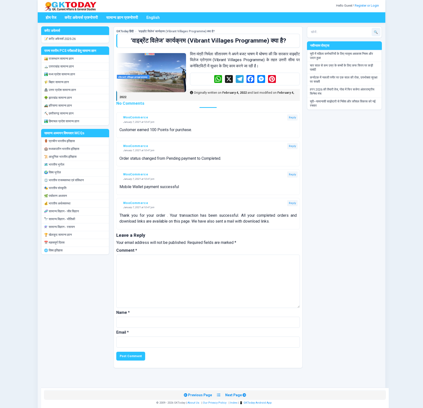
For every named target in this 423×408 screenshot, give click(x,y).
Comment (126, 250)
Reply (292, 117)
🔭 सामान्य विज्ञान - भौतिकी (59, 219)
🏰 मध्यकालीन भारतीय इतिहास (61, 149)
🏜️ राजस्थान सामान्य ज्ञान (58, 58)
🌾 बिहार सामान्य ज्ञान (56, 82)
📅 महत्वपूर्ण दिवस (54, 242)
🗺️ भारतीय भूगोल (54, 164)
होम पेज (51, 17)
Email (122, 332)
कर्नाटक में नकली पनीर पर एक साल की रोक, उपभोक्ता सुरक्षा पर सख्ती (343, 79)
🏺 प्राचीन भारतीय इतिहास (59, 141)
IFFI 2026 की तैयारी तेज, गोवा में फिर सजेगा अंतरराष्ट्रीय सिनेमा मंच (342, 91)
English (153, 17)
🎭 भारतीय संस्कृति (55, 188)
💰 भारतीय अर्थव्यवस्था (57, 203)
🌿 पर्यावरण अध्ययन (55, 196)
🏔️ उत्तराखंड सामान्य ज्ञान (59, 66)
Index (233, 402)
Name (123, 312)
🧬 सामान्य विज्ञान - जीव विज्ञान (61, 211)
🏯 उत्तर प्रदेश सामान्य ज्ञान (60, 90)
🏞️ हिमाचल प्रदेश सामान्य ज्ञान (61, 121)
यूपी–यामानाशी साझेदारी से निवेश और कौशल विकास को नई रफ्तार (343, 103)
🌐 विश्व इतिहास (53, 250)
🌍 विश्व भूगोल (52, 172)
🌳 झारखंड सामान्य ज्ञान (58, 98)
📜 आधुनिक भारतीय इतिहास (60, 157)
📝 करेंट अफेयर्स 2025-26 (60, 39)
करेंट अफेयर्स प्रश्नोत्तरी (81, 17)
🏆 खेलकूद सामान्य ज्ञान (58, 235)
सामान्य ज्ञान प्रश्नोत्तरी (122, 17)
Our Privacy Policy (214, 402)
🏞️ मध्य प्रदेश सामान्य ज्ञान (59, 74)
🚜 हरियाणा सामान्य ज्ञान (58, 105)
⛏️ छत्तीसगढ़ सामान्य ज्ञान (58, 113)
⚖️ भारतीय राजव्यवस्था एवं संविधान (64, 180)
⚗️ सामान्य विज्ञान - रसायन (59, 227)
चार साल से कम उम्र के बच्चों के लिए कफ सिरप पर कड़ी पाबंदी (341, 67)
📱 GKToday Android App (255, 402)
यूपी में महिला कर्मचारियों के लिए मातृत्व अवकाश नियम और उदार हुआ (341, 56)
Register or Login (367, 5)
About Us (193, 402)
